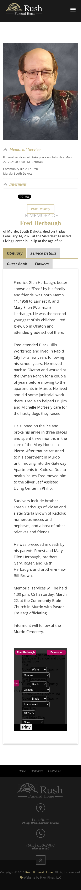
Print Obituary (40, 209)
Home (22, 771)
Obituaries (37, 771)
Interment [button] (17, 184)
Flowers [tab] (42, 263)
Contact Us (54, 771)
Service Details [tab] (43, 253)
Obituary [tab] (14, 253)
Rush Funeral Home (39, 872)
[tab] (40, 149)
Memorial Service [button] (24, 149)
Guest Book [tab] (17, 263)
